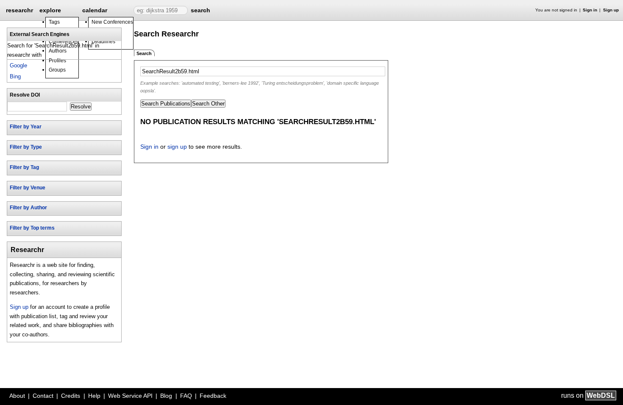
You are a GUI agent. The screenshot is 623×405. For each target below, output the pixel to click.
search (200, 10)
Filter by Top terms (32, 227)
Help (94, 395)
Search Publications (165, 103)
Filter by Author (28, 207)
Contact (43, 395)
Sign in (590, 10)
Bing (15, 76)
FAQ (186, 395)
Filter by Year (26, 126)
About (17, 395)
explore (50, 10)
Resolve (81, 106)
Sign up (611, 10)
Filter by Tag (24, 167)
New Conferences (112, 22)
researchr (19, 10)
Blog (166, 395)
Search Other (208, 103)
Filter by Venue (27, 187)
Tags (54, 22)
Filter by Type (26, 147)
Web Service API (130, 395)
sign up (177, 146)
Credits (70, 395)
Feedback (213, 395)
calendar (94, 10)
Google (18, 65)
